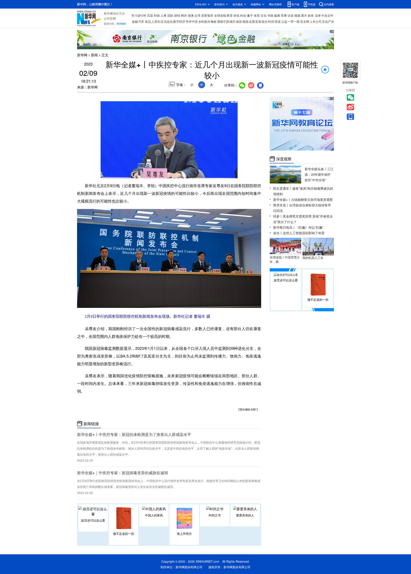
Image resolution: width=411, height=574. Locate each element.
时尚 (271, 21)
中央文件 (327, 15)
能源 (246, 21)
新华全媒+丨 (282, 199)
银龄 (214, 21)
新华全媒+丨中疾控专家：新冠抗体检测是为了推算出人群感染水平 (134, 434)
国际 (170, 15)
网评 (184, 15)
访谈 (290, 15)
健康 (277, 15)
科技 (237, 15)
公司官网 (110, 18)
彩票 (258, 21)
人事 (164, 15)
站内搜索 (329, 4)
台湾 (197, 15)
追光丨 (278, 233)
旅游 (239, 21)
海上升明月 (184, 533)
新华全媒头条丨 (316, 169)
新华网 (82, 54)
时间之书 (215, 515)
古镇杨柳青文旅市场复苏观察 (312, 199)
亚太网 (304, 21)
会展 (252, 21)
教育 (230, 15)
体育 (257, 15)
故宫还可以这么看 (93, 520)
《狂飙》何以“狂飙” (309, 227)
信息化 (168, 21)
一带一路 (294, 21)
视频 (297, 15)
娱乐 (265, 21)
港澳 (191, 15)
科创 (243, 15)
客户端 (295, 4)
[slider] (222, 174)
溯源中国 (223, 21)
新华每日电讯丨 (284, 227)
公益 (284, 21)
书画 (270, 15)
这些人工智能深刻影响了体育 (304, 233)
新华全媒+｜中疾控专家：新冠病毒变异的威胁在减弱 (122, 473)
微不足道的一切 (123, 533)
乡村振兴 (204, 21)
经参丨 (278, 216)
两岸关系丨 (281, 205)
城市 (232, 21)
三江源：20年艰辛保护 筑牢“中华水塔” (319, 174)
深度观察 (284, 159)
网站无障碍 (275, 4)
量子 (250, 15)
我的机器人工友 (312, 257)
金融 (135, 21)
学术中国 (192, 21)
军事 (284, 15)
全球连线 (220, 15)
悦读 (278, 21)
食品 (148, 21)
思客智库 (207, 15)
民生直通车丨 (282, 188)
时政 (157, 15)
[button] (104, 173)
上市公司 (316, 21)
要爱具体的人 (245, 515)
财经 (177, 15)
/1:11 (119, 174)
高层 (150, 15)
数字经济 (179, 21)
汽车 (141, 21)
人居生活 (157, 21)
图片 (304, 15)
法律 (318, 15)
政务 (311, 15)
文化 (264, 15)
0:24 (113, 174)
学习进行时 (138, 15)
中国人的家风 (154, 515)
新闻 (94, 54)
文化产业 (328, 21)
